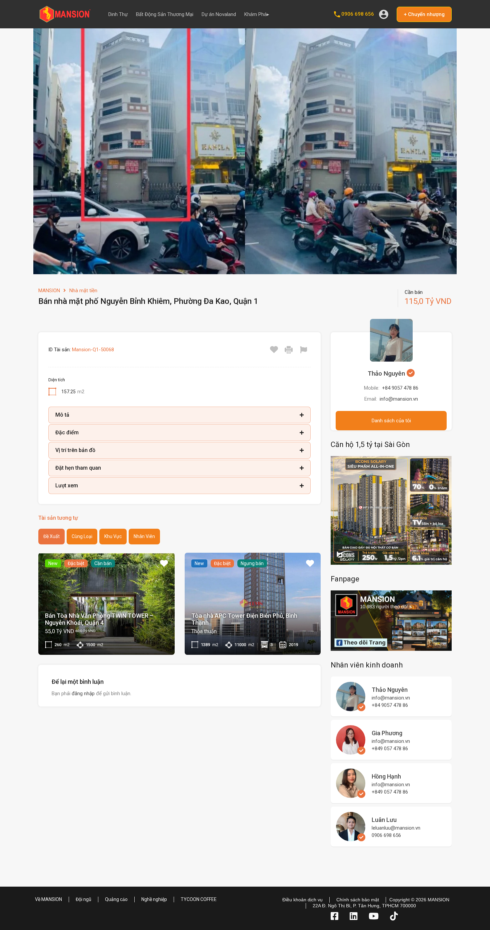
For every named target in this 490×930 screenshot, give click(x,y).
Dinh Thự (118, 14)
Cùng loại (82, 536)
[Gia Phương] (350, 752)
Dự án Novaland (219, 14)
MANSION (49, 291)
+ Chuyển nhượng (424, 14)
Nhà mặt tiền (83, 291)
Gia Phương (387, 733)
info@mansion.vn (399, 399)
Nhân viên (144, 536)
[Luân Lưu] (350, 838)
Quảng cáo (116, 899)
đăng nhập (83, 693)
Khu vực (113, 536)
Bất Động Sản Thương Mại (164, 14)
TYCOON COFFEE (199, 899)
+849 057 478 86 (390, 749)
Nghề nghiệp (154, 899)
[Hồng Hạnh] (350, 795)
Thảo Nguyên (387, 373)
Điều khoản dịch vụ (302, 899)
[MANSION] (65, 20)
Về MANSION (48, 899)
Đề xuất (51, 536)
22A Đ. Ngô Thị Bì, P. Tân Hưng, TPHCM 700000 (364, 905)
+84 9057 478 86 (400, 388)
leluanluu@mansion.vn (396, 828)
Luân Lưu (384, 819)
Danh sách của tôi (391, 421)
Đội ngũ (83, 899)
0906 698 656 (357, 14)
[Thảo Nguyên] (350, 708)
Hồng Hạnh (386, 776)
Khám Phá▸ (256, 14)
